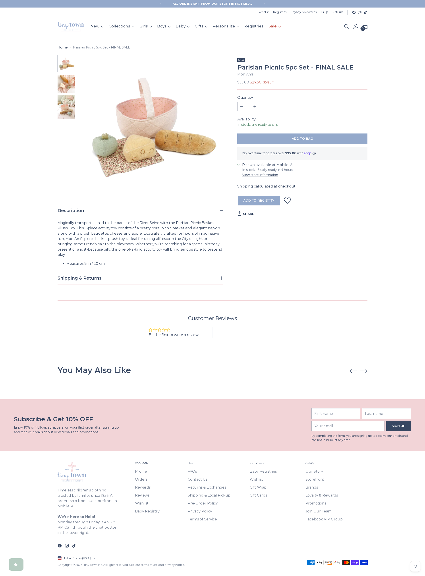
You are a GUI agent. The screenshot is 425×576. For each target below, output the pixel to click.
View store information (260, 175)
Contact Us (197, 479)
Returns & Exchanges (207, 487)
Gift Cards (258, 495)
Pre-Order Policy (203, 503)
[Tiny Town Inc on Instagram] (360, 12)
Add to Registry (258, 201)
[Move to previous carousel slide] (353, 371)
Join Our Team (318, 511)
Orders (141, 479)
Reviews (142, 495)
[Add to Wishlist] (287, 200)
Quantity (245, 97)
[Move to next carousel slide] (363, 371)
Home (63, 47)
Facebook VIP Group (324, 519)
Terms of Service (202, 519)
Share (248, 214)
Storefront (314, 479)
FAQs (192, 471)
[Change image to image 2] (66, 84)
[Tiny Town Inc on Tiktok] (365, 12)
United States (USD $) (77, 558)
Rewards (143, 487)
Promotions (315, 503)
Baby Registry (147, 511)
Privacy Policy (200, 511)
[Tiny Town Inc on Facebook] (354, 12)
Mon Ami (245, 74)
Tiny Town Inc (93, 564)
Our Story (314, 471)
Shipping (245, 186)
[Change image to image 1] (66, 63)
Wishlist (142, 503)
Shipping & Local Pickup (209, 495)
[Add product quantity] (255, 106)
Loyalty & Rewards (321, 495)
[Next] (264, 4)
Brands (311, 487)
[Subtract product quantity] (241, 106)
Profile (141, 471)
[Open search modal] (346, 26)
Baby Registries (263, 471)
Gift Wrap (258, 487)
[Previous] (161, 4)
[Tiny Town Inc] (71, 26)
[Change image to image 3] (66, 107)
